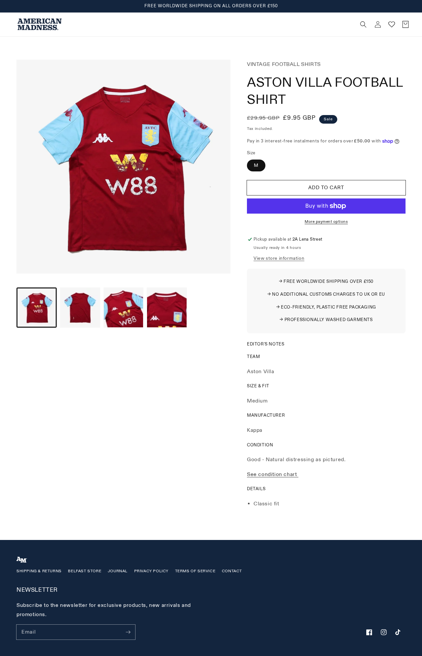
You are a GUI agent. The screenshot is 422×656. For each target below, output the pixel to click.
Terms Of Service (195, 571)
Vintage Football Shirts (284, 64)
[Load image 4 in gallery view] (167, 307)
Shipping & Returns (39, 571)
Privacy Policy (151, 571)
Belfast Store (84, 571)
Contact (232, 571)
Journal (118, 571)
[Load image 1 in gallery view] (36, 307)
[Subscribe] (128, 632)
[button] (244, 24)
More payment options (326, 221)
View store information (279, 258)
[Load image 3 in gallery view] (124, 307)
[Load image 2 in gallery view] (80, 307)
